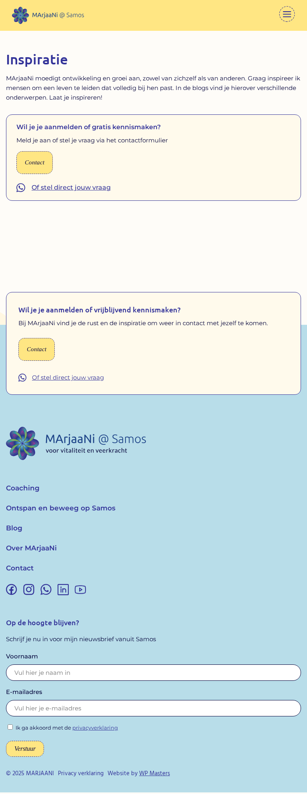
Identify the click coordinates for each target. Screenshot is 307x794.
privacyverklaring (95, 727)
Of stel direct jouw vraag (71, 187)
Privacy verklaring (81, 773)
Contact (20, 568)
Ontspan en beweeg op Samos (61, 508)
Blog (14, 528)
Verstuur (25, 748)
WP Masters (154, 773)
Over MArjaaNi (31, 548)
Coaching (23, 488)
